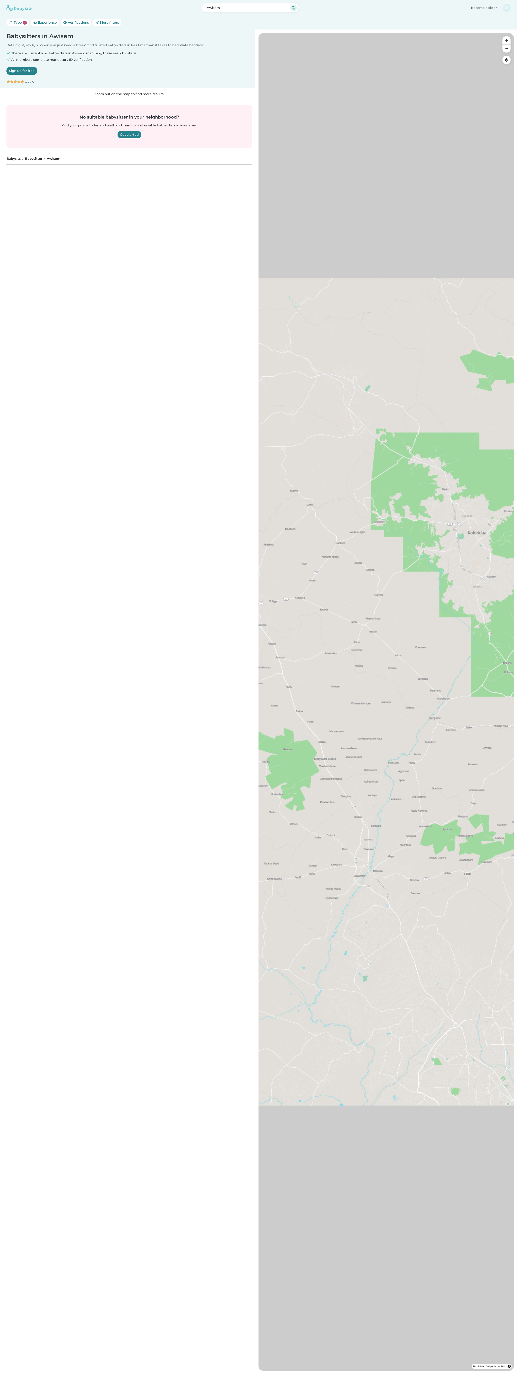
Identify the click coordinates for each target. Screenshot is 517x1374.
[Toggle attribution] (509, 1366)
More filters (109, 22)
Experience (47, 22)
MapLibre (478, 1366)
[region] (386, 702)
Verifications (78, 22)
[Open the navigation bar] (507, 8)
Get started (129, 135)
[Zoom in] (506, 40)
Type (19, 22)
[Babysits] (19, 8)
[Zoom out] (506, 48)
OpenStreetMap (497, 1366)
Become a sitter (484, 8)
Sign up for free (22, 71)
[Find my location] (506, 60)
